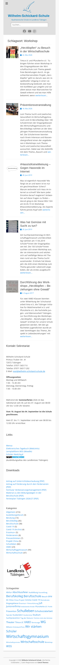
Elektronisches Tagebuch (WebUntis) (22, 448)
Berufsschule (12, 523)
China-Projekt (19, 600)
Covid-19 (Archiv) (14, 529)
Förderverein (12, 535)
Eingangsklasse (12, 603)
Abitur (9, 592)
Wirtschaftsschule (14, 552)
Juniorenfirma (13, 606)
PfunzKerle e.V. (41, 606)
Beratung (10, 517)
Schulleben (11, 544)
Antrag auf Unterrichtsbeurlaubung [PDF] (25, 481)
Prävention (11, 611)
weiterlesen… (41, 95)
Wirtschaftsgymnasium (16, 549)
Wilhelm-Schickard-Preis (15, 627)
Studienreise (27, 615)
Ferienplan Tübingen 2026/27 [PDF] (22, 498)
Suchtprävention (13, 618)
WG (43, 622)
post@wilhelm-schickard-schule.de (29, 371)
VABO (8, 547)
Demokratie (45, 600)
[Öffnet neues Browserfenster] (15, 457)
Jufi (40, 603)
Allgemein (10, 512)
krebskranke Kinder (28, 607)
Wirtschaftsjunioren (13, 642)
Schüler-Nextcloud (14, 454)
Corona (28, 600)
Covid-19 (10, 526)
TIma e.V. (19, 622)
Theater (10, 622)
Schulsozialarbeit (44, 611)
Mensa (9, 445)
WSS (9, 646)
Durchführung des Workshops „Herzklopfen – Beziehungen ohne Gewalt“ (35, 286)
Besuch (45, 596)
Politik (50, 607)
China (11, 600)
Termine (37, 618)
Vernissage (36, 622)
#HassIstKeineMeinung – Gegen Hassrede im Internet (35, 168)
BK (7, 600)
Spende (9, 615)
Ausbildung (33, 592)
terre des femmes (46, 618)
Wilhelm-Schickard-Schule (28, 16)
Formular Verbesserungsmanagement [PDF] (26, 490)
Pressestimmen (13, 538)
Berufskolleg (12, 520)
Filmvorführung (32, 603)
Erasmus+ (10, 532)
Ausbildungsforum (14, 515)
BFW (50, 596)
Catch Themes (43, 662)
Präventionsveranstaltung (35, 104)
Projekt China (12, 541)
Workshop (48, 642)
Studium (37, 614)
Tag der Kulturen (26, 618)
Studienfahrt (17, 615)
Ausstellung (42, 592)
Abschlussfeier (20, 592)
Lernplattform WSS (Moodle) (19, 451)
